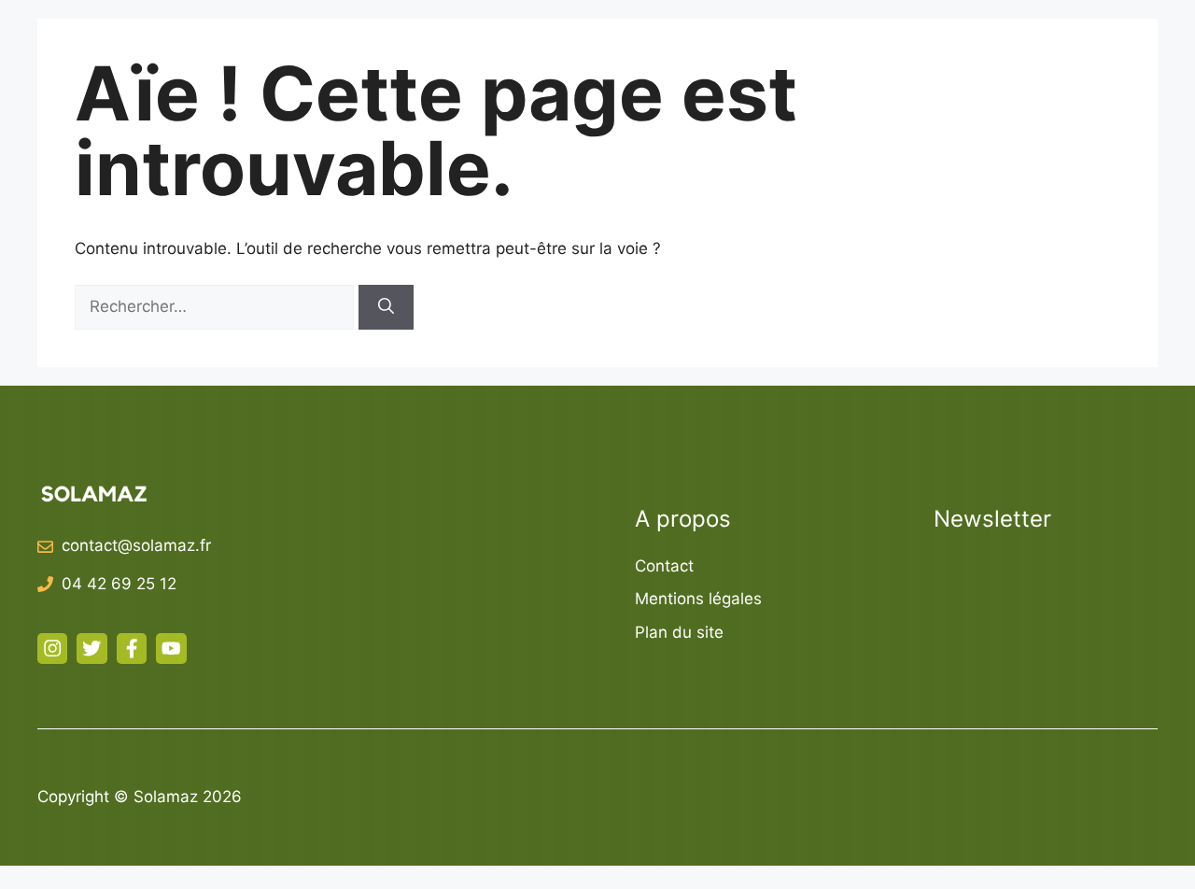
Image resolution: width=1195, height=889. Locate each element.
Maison (987, 46)
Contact (664, 566)
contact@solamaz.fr (136, 545)
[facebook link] (132, 648)
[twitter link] (91, 648)
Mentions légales (698, 598)
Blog (1080, 46)
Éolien (888, 46)
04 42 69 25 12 (119, 583)
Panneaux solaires (736, 46)
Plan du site (679, 632)
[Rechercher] (386, 307)
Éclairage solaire (531, 46)
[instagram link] (52, 648)
